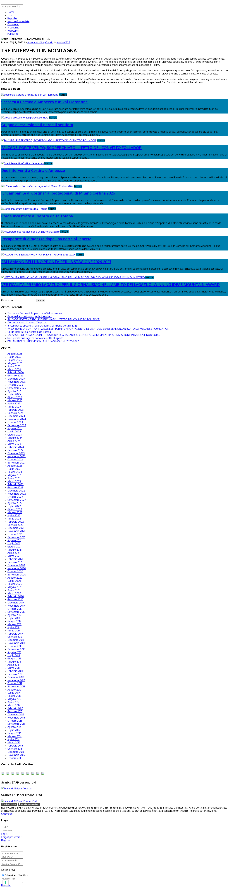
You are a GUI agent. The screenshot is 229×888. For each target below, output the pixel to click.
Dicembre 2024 (16, 415)
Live (9, 15)
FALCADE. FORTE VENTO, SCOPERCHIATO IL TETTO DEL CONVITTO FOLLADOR (71, 147)
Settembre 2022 (16, 499)
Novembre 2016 (16, 717)
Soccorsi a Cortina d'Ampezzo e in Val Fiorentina (44, 101)
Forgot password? (11, 837)
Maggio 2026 (14, 363)
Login (4, 833)
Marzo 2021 (13, 555)
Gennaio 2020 (15, 599)
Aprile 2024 (13, 440)
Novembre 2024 (16, 419)
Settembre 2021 (16, 537)
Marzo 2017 (13, 705)
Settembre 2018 (16, 649)
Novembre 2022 (16, 493)
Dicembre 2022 (16, 490)
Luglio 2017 (13, 692)
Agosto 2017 (14, 689)
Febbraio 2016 (15, 745)
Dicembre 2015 (15, 751)
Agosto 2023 (14, 465)
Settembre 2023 (16, 462)
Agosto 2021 (14, 540)
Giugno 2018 (14, 658)
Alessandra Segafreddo (40, 42)
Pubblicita (12, 33)
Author (24, 875)
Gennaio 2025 (15, 412)
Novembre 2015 (16, 754)
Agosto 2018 (14, 652)
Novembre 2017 (16, 680)
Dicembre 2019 (15, 602)
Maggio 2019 (14, 624)
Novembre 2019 (16, 605)
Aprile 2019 (13, 627)
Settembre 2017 (16, 686)
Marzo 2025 (14, 406)
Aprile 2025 (13, 403)
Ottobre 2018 (14, 646)
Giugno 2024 (14, 434)
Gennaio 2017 (14, 711)
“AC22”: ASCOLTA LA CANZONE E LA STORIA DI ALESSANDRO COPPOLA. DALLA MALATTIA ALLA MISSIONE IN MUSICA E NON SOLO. (83, 334)
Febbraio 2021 (15, 559)
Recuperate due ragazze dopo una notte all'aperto (46, 238)
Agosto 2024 (14, 428)
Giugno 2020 (14, 583)
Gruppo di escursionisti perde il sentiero (37, 124)
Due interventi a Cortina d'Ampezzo (33, 170)
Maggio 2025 (14, 400)
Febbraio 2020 (15, 596)
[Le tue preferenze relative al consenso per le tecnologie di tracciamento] (5, 883)
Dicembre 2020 (16, 565)
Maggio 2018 (14, 661)
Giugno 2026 (14, 360)
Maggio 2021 (14, 549)
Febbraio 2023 (15, 484)
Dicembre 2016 (15, 714)
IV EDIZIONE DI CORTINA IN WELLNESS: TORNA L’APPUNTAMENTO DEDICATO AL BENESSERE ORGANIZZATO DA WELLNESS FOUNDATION (88, 328)
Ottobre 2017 (14, 683)
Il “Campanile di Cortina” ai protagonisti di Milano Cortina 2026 (58, 193)
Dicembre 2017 (15, 677)
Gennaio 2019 (14, 636)
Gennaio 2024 (15, 450)
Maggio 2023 (14, 475)
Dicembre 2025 (16, 378)
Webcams (13, 30)
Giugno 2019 (14, 621)
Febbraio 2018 (15, 670)
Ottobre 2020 (15, 571)
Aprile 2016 (13, 739)
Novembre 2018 (16, 643)
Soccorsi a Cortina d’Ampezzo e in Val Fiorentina (34, 313)
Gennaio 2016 (14, 748)
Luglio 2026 (14, 356)
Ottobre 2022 (15, 496)
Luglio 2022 (14, 506)
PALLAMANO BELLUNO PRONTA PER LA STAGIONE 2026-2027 (56, 261)
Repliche (12, 18)
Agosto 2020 (14, 577)
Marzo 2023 (14, 481)
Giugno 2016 (14, 733)
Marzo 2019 (13, 630)
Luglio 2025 (14, 394)
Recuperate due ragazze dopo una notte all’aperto (35, 338)
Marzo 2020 (14, 593)
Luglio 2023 (14, 468)
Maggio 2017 (14, 698)
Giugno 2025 (14, 397)
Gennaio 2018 (14, 674)
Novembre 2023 (16, 456)
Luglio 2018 (13, 655)
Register (6, 840)
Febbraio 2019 (15, 633)
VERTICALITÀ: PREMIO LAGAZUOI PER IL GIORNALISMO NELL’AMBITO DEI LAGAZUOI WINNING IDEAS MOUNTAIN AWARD (110, 284)
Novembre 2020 (16, 568)
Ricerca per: (7, 300)
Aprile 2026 (13, 366)
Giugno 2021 (14, 546)
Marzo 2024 (14, 443)
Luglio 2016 (13, 730)
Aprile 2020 (13, 590)
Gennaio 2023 (15, 487)
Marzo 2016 (13, 742)
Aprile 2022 (13, 515)
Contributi (6, 813)
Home (10, 12)
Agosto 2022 (14, 503)
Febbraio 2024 (15, 447)
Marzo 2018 (13, 667)
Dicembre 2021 (15, 527)
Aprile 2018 (13, 664)
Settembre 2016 (16, 723)
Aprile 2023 (13, 478)
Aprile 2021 (13, 552)
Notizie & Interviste (18, 21)
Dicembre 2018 (15, 639)
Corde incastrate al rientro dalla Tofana (37, 215)
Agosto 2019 (14, 615)
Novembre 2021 (16, 531)
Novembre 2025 (16, 381)
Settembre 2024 (16, 425)
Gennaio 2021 (14, 562)
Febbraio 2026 (15, 372)
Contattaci (13, 24)
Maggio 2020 (14, 587)
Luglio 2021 (13, 543)
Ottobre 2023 (15, 459)
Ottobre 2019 (14, 608)
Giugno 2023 (14, 471)
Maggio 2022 (14, 512)
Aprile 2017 (13, 702)
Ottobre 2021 (14, 534)
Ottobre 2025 (15, 384)
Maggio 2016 (14, 736)
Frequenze (13, 27)
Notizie (61, 42)
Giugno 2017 (14, 695)
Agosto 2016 (14, 726)
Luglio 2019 (13, 618)
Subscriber (10, 875)
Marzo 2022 (14, 518)
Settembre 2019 (16, 611)
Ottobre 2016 (14, 720)
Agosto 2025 (14, 391)
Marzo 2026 (14, 369)
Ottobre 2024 (15, 422)
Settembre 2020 (16, 574)
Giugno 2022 (14, 509)
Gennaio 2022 (15, 524)
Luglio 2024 (14, 431)
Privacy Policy (10, 804)
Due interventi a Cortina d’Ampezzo (27, 322)
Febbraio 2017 (15, 708)
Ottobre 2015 (14, 758)
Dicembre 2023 (16, 453)
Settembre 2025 (16, 388)
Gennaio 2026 (15, 375)
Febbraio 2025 (15, 409)
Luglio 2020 (14, 580)
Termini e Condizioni (29, 804)
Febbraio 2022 (15, 521)
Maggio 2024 (14, 437)
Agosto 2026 (14, 353)
